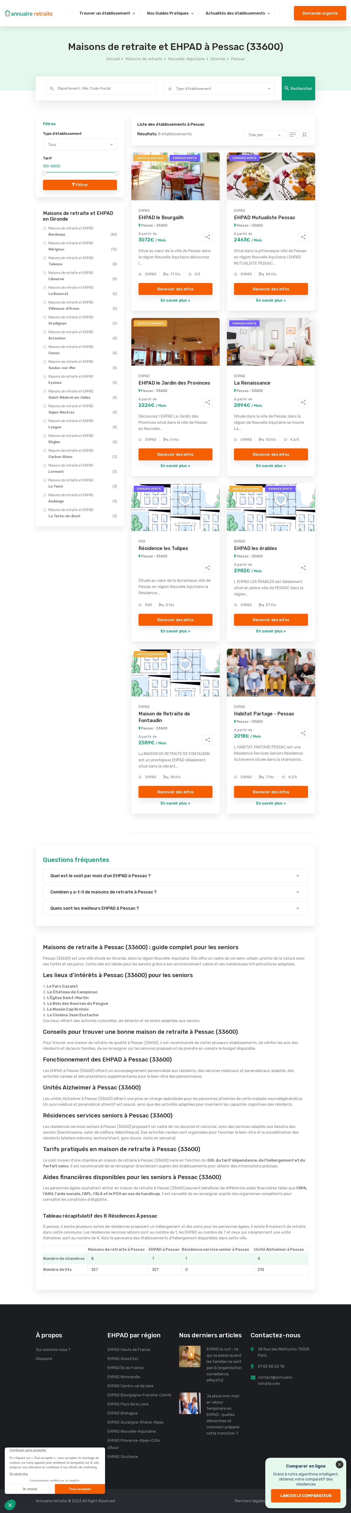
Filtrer (81, 184)
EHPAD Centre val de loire (130, 1386)
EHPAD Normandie (123, 1377)
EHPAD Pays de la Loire (128, 1404)
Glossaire (44, 1358)
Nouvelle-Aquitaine (186, 58)
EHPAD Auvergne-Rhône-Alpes (135, 1422)
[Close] (339, 1464)
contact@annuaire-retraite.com (275, 1380)
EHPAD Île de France (125, 1368)
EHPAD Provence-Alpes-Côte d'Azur (133, 1444)
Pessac (238, 58)
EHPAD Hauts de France (128, 1349)
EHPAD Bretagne (122, 1413)
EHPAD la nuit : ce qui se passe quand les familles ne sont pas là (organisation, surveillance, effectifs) (225, 1364)
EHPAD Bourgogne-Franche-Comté (139, 1395)
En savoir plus (174, 300)
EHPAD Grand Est (122, 1358)
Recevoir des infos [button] (175, 289)
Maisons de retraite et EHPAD (82, 231)
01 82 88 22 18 (271, 1366)
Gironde (218, 58)
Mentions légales (250, 1501)
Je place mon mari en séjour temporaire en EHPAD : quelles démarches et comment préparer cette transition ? (223, 1415)
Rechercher (301, 88)
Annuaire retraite (51, 1501)
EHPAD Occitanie (122, 1456)
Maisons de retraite (144, 58)
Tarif (47, 158)
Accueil (113, 58)
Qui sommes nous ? (53, 1349)
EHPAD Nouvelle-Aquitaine (131, 1431)
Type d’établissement (62, 133)
